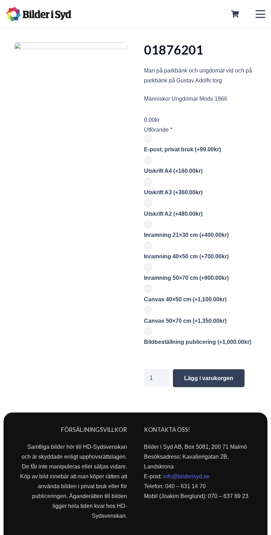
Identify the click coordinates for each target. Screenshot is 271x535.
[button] (260, 14)
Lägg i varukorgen (208, 378)
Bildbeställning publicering (197, 342)
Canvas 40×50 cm (185, 299)
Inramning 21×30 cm (186, 235)
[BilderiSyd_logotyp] (38, 14)
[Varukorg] (235, 14)
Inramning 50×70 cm (186, 278)
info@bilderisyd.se (186, 476)
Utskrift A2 (173, 214)
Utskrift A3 (173, 192)
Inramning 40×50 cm (186, 256)
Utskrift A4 (173, 171)
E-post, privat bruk (182, 149)
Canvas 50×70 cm (185, 321)
